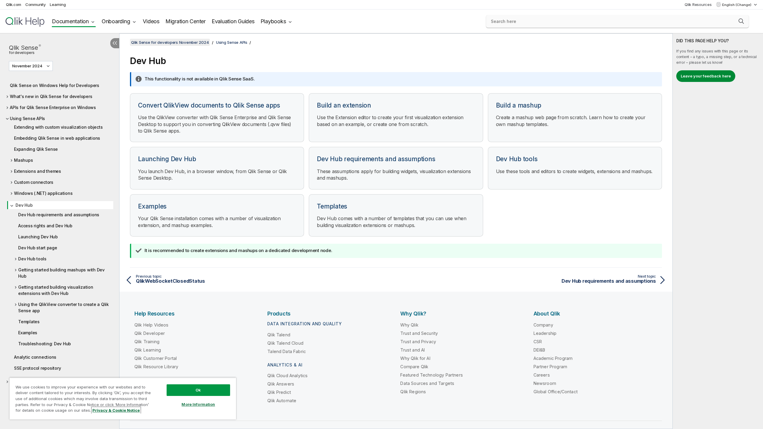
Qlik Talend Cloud (285, 343)
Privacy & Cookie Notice (116, 410)
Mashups (23, 160)
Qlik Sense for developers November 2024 (170, 42)
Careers (542, 374)
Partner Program (550, 366)
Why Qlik (409, 324)
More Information (198, 404)
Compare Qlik (414, 366)
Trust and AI (412, 349)
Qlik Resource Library (156, 366)
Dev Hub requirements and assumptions (58, 214)
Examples (27, 332)
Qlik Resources (698, 4)
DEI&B (539, 349)
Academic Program (553, 358)
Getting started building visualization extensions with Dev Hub (55, 290)
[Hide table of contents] (114, 43)
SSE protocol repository (37, 368)
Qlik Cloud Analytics (287, 375)
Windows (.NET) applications (43, 193)
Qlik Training (146, 341)
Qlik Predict (279, 392)
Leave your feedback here (706, 76)
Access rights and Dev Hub (45, 225)
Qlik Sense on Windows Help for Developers (54, 85)
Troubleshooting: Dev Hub (44, 343)
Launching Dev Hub (38, 236)
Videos (151, 21)
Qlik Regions (413, 391)
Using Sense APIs (27, 118)
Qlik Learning (147, 349)
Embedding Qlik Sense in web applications (57, 138)
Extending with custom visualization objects (58, 127)
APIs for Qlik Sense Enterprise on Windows (53, 107)
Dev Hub (23, 205)
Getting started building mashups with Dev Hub (61, 273)
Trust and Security (419, 333)
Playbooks (273, 21)
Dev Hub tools (32, 258)
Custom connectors (33, 182)
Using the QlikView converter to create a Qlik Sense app (63, 307)
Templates (29, 321)
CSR (538, 341)
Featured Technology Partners (431, 374)
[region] (123, 398)
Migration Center (185, 21)
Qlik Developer (149, 333)
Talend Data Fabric (286, 351)
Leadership (545, 333)
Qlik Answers (280, 383)
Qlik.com (13, 4)
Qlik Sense (25, 49)
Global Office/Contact (556, 391)
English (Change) (737, 5)
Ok (198, 390)
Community (35, 4)
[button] (741, 21)
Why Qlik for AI (415, 358)
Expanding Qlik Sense (36, 149)
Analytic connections (35, 357)
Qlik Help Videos (151, 324)
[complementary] (718, 231)
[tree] (59, 237)
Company (543, 324)
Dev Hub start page (37, 247)
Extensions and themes (37, 171)
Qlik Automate (281, 400)
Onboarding (116, 21)
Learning (58, 4)
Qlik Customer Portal (155, 358)
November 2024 (27, 65)
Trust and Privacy (418, 341)
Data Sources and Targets (427, 383)
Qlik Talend (278, 334)
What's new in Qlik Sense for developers (51, 96)
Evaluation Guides (233, 21)
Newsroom (545, 383)
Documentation (70, 21)
